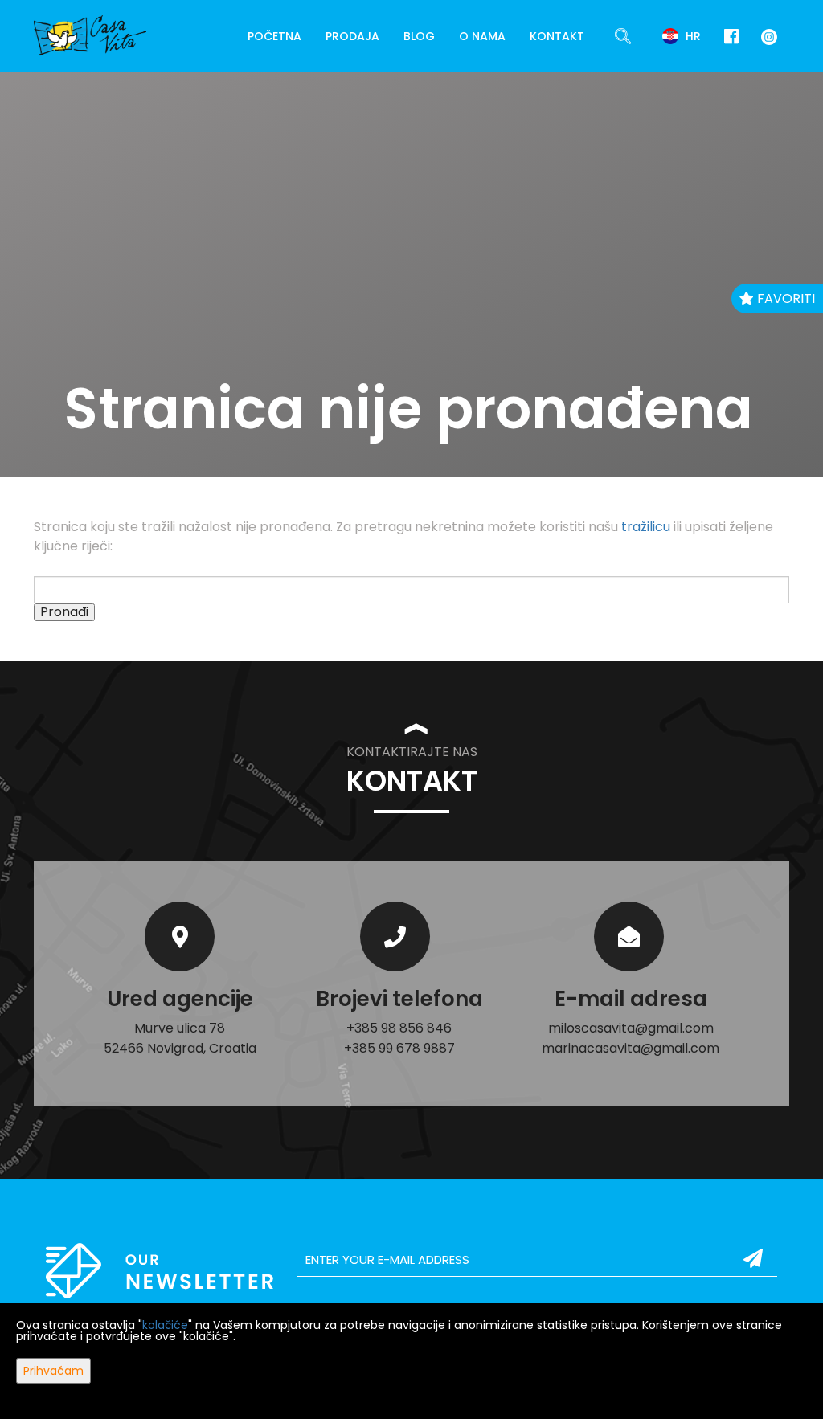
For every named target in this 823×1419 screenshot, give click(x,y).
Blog (419, 36)
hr (691, 36)
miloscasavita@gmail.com (631, 1028)
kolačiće (165, 1325)
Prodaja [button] (352, 36)
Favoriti (784, 298)
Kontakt (557, 36)
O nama (482, 36)
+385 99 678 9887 (399, 1048)
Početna (274, 36)
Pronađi (64, 612)
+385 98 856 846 (399, 1028)
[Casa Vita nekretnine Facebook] (731, 36)
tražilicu (645, 526)
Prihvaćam (53, 1371)
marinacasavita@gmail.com (630, 1048)
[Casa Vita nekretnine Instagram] (766, 35)
